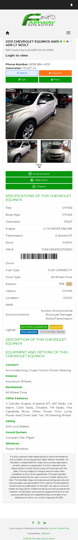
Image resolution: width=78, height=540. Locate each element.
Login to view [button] (17, 55)
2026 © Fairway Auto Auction (39, 538)
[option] (39, 113)
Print (56, 79)
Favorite (56, 72)
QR (22, 79)
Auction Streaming (59, 528)
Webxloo (45, 533)
